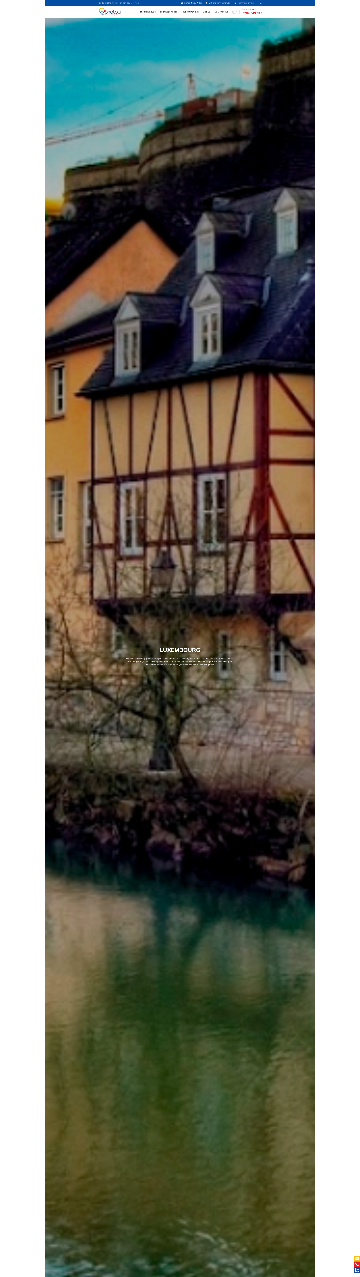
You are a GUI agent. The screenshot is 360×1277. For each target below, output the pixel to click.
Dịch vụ (206, 11)
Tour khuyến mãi (190, 11)
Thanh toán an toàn (246, 3)
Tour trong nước (147, 11)
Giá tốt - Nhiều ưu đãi (193, 3)
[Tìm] (260, 3)
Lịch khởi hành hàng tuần (219, 3)
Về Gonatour (221, 11)
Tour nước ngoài (168, 11)
